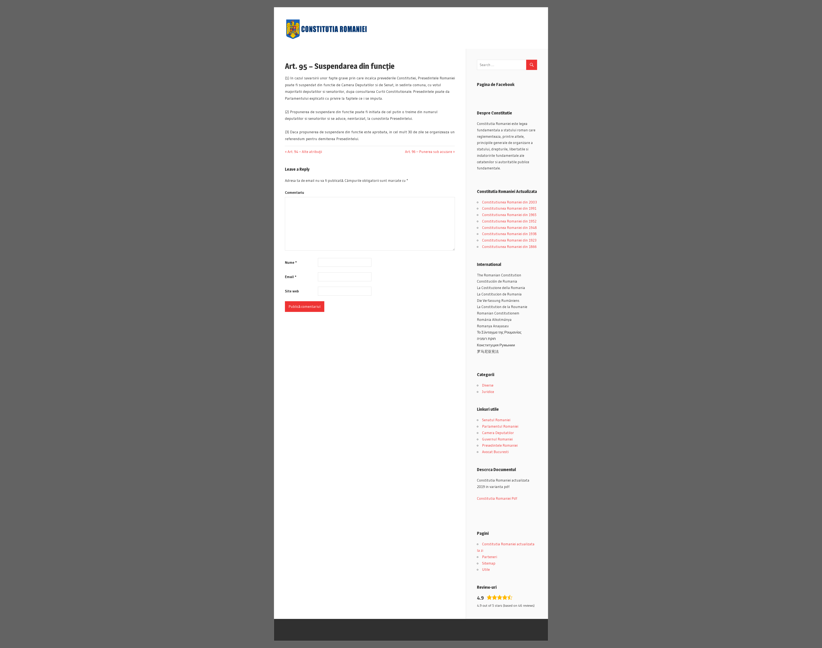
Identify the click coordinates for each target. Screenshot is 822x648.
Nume (291, 262)
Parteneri (489, 557)
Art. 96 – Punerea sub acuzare (428, 151)
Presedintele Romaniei (500, 445)
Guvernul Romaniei (497, 439)
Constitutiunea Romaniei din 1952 (509, 221)
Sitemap (488, 563)
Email (290, 276)
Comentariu (294, 192)
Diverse (487, 385)
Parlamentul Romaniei (500, 426)
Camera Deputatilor (498, 432)
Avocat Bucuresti (495, 451)
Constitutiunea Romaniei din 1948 (509, 227)
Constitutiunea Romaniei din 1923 (509, 240)
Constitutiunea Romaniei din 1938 (509, 233)
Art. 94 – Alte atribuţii (304, 151)
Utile (486, 569)
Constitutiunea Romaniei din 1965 (509, 214)
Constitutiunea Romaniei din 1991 (509, 208)
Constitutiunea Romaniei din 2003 (509, 202)
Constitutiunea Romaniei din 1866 (509, 246)
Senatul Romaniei (496, 420)
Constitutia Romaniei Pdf (497, 498)
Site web (292, 291)
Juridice (488, 391)
